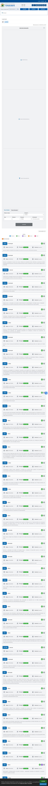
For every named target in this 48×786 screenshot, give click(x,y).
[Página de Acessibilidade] (45, 5)
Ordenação (34, 217)
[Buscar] (18, 9)
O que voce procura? (5, 9)
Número (14, 217)
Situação (22, 217)
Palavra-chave (7, 212)
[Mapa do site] (43, 5)
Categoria (26, 212)
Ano (5, 217)
